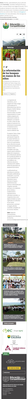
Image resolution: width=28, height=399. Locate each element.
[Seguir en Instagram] (23, 34)
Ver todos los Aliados (14, 368)
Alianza (6, 94)
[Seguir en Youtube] (20, 34)
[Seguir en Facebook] (17, 34)
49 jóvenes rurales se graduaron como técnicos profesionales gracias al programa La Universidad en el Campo (13, 317)
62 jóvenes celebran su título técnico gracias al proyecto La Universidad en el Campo (14, 269)
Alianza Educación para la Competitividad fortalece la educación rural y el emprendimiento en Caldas (13, 246)
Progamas (12, 94)
